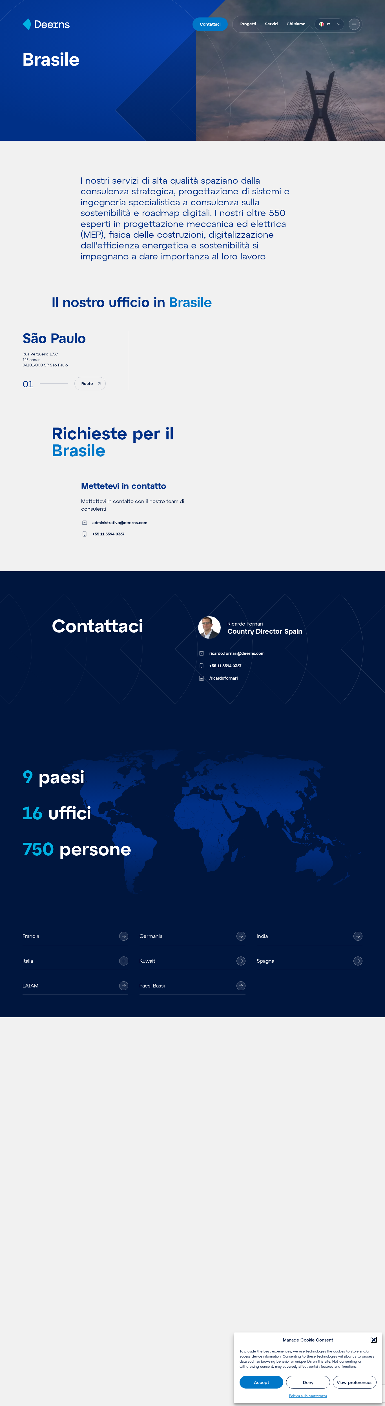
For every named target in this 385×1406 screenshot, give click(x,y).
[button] (374, 1340)
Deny (308, 1382)
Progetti (248, 23)
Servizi (271, 23)
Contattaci (210, 24)
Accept (261, 1382)
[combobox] (329, 24)
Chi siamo (296, 23)
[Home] (46, 24)
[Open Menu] (354, 24)
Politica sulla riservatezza (308, 1396)
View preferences (354, 1382)
